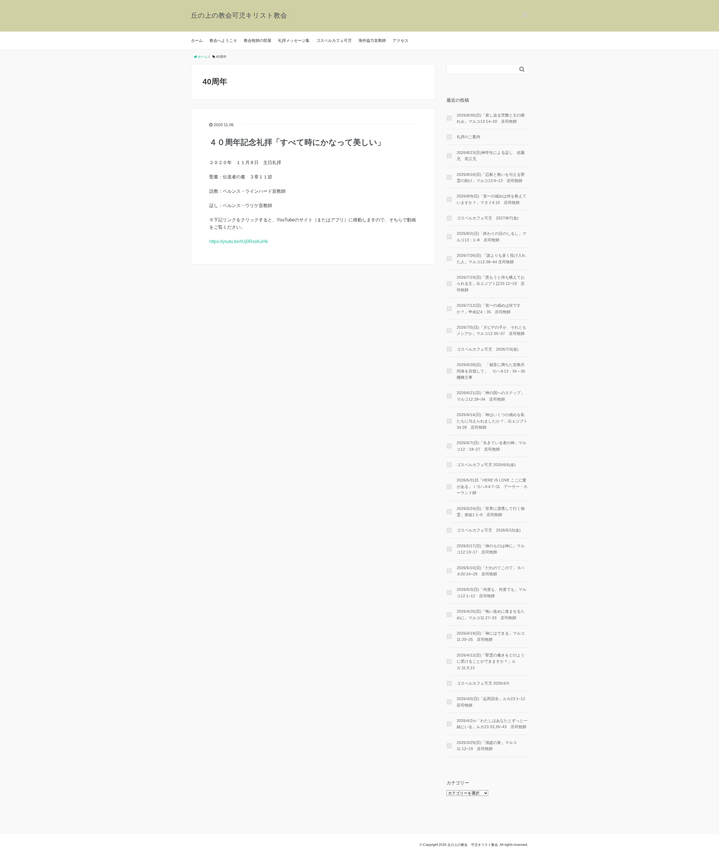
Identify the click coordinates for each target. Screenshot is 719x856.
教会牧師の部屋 (257, 40)
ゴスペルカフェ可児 (334, 40)
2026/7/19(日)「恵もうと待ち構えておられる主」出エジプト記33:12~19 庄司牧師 (491, 283)
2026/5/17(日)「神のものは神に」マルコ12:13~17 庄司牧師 (491, 549)
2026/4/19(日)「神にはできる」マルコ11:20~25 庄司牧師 (491, 636)
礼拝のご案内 (468, 137)
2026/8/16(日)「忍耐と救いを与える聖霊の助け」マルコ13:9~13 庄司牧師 (491, 177)
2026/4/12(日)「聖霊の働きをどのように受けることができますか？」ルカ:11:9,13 (491, 661)
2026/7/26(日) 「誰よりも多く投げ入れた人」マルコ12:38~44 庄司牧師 (491, 258)
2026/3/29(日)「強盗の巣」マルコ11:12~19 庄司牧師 (487, 745)
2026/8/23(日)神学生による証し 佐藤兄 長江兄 (491, 155)
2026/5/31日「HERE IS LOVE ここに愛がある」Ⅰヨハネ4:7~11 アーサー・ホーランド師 (492, 486)
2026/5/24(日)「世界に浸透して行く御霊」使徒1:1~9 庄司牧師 (491, 511)
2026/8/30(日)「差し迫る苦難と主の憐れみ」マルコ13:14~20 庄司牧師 (491, 118)
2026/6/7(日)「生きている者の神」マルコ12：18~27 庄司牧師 (491, 446)
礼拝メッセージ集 (294, 40)
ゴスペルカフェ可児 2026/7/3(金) (487, 349)
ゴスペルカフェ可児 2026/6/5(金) (486, 464)
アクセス (400, 40)
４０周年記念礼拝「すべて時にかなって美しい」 (297, 142)
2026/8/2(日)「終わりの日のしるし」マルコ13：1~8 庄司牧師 (491, 236)
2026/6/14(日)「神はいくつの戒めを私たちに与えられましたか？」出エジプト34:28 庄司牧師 (492, 421)
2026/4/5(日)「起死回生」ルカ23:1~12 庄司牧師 (492, 701)
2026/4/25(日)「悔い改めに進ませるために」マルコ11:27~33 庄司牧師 (491, 614)
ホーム (197, 40)
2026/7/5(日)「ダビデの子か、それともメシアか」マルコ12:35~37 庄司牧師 (491, 330)
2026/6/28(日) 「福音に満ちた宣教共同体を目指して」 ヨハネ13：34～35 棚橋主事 (492, 371)
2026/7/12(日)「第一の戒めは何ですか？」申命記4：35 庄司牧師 (489, 308)
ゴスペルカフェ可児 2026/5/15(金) (489, 530)
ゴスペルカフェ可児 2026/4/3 (483, 683)
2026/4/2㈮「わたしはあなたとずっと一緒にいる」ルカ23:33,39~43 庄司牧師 (492, 723)
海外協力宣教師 (372, 40)
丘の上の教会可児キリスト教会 (239, 15)
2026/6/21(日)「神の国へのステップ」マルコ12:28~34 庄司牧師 (491, 395)
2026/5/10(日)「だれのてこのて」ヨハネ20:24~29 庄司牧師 (491, 571)
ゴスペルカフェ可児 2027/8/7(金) (487, 218)
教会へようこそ (223, 40)
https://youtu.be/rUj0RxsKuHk (238, 241)
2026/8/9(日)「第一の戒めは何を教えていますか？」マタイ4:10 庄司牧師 (491, 199)
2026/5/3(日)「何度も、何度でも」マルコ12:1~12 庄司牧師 (491, 592)
